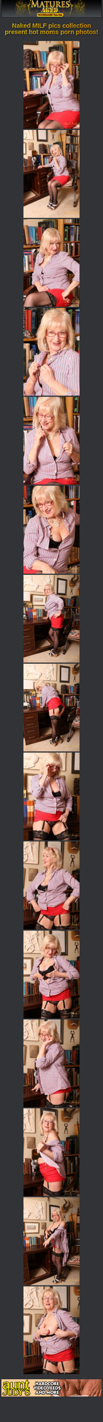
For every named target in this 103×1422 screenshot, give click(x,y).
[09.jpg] (51, 796)
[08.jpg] (51, 707)
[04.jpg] (51, 352)
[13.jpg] (51, 1152)
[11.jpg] (51, 974)
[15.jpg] (51, 1330)
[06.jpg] (51, 529)
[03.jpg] (51, 263)
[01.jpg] (51, 85)
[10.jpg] (51, 885)
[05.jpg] (51, 441)
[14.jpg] (51, 1241)
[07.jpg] (51, 619)
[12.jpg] (51, 1063)
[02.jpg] (51, 174)
